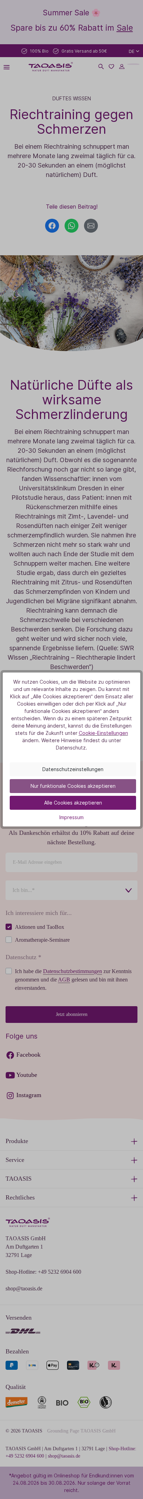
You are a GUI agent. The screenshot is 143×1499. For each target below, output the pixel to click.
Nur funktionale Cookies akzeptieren (73, 786)
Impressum (71, 817)
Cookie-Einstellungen (103, 733)
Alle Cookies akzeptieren (73, 803)
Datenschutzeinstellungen (72, 769)
